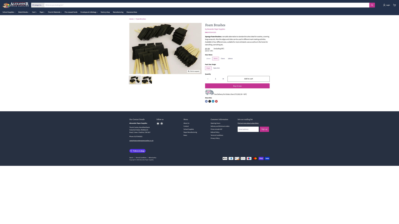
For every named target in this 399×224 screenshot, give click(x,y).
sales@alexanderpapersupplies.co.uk (141, 141)
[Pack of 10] (216, 70)
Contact (186, 126)
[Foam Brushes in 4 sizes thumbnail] (135, 80)
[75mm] (223, 61)
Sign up (264, 129)
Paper (42, 12)
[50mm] (215, 61)
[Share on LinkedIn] (213, 101)
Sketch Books (23, 12)
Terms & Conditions (217, 135)
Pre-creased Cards (71, 12)
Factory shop (105, 12)
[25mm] (208, 61)
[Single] (208, 70)
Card (34, 12)
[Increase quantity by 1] (223, 79)
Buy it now (237, 86)
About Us (186, 123)
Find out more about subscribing (248, 123)
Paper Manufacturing (190, 132)
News (185, 135)
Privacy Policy (215, 138)
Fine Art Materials (54, 12)
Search (131, 158)
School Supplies (8, 12)
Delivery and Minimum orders (220, 126)
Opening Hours (215, 123)
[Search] (372, 5)
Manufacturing (118, 12)
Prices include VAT (216, 129)
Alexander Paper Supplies (216, 29)
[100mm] (231, 61)
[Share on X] (209, 101)
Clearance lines (131, 12)
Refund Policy (215, 132)
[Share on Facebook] (206, 101)
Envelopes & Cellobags (89, 12)
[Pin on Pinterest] (216, 101)
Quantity (208, 74)
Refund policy (152, 158)
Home (131, 19)
